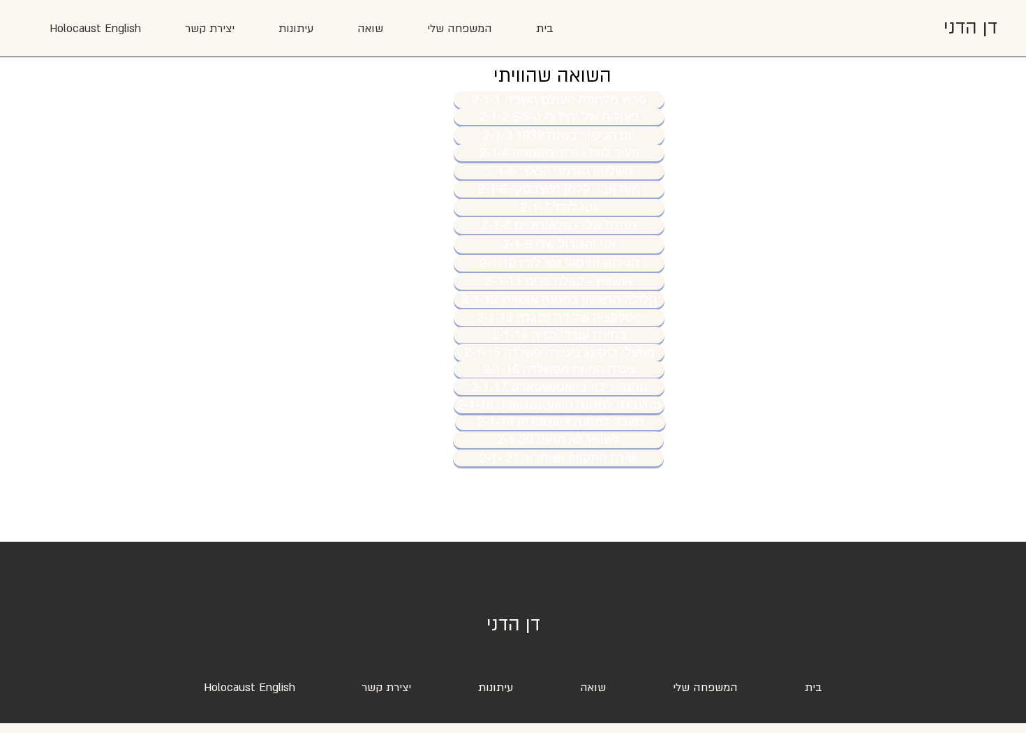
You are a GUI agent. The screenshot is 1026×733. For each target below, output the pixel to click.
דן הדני (970, 27)
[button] (295, 28)
